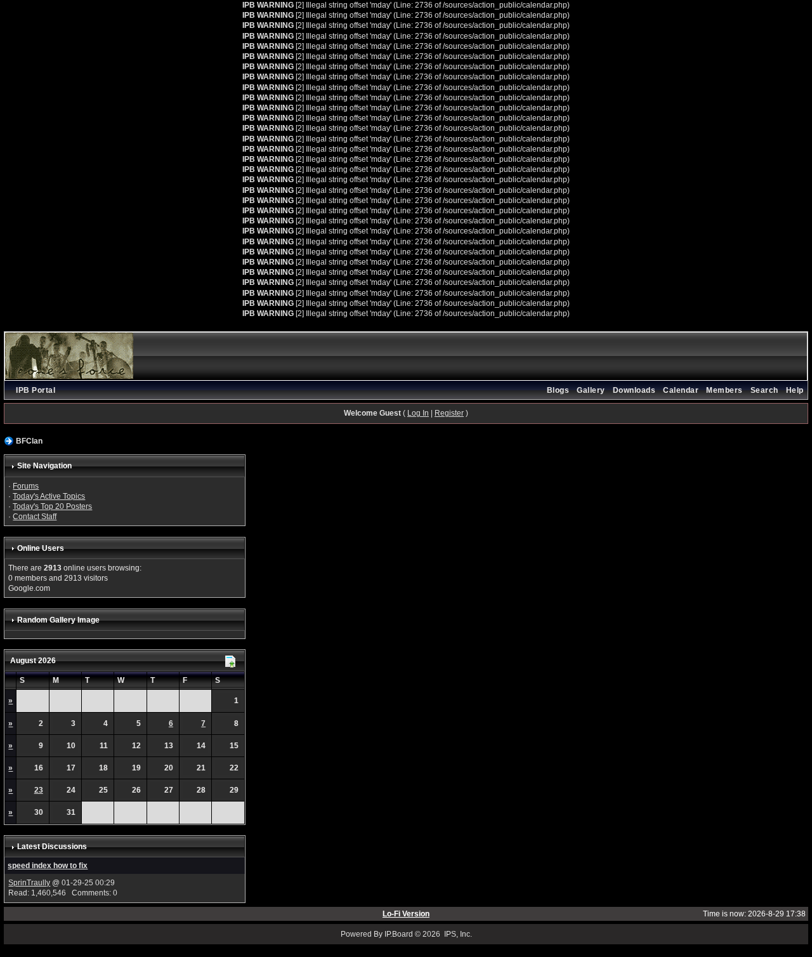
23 (38, 790)
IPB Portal (35, 390)
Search (764, 390)
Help (795, 390)
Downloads (634, 390)
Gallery (591, 390)
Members (724, 390)
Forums (26, 486)
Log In (418, 413)
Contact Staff (34, 516)
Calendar (680, 390)
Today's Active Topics (49, 496)
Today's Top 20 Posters (52, 506)
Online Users (40, 548)
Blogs (558, 390)
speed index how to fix (48, 865)
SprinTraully (29, 882)
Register (449, 413)
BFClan (29, 441)
